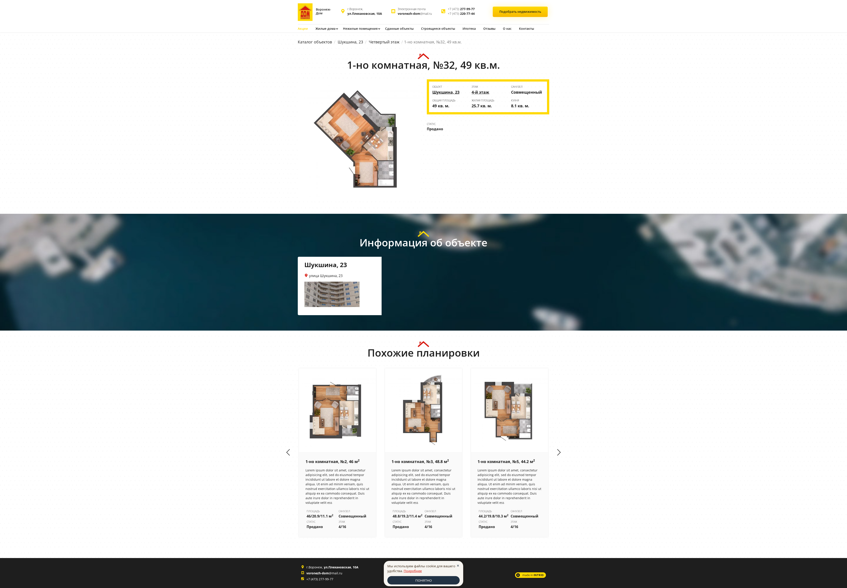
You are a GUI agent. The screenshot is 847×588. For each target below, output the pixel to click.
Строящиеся (438, 28)
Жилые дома (325, 28)
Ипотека (469, 28)
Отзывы (489, 28)
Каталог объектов (315, 42)
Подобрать (520, 11)
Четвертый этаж (384, 42)
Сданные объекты (399, 28)
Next (558, 452)
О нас (507, 28)
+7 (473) (461, 9)
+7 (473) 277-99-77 (319, 579)
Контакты (526, 28)
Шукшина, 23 (350, 42)
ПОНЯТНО (423, 580)
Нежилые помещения (360, 28)
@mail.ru (415, 13)
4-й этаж (480, 92)
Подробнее (413, 571)
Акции (303, 28)
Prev (288, 452)
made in (533, 575)
